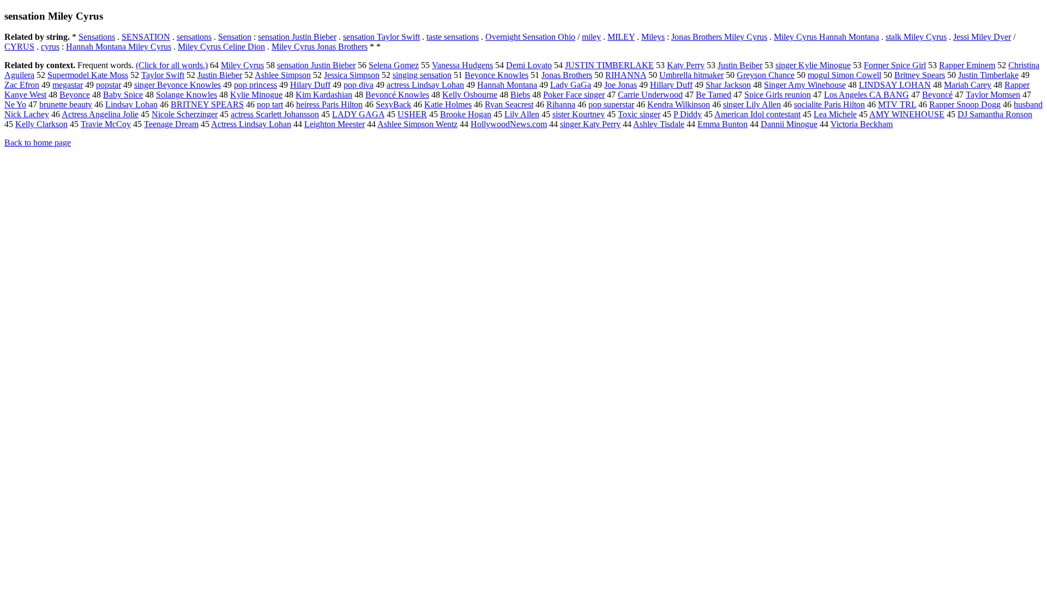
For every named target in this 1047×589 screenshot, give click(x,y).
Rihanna (560, 104)
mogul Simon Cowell (844, 75)
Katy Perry (686, 65)
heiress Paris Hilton (329, 104)
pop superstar (611, 104)
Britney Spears (919, 75)
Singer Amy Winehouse (805, 84)
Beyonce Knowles (496, 75)
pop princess (255, 84)
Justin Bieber (219, 75)
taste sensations (452, 36)
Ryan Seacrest (509, 104)
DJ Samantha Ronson (995, 114)
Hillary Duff (671, 84)
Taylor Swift (162, 75)
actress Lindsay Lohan (425, 84)
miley (591, 36)
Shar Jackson (728, 84)
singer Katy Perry (590, 124)
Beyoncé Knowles (397, 94)
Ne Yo (15, 104)
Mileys (653, 36)
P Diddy (687, 114)
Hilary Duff (310, 84)
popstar (108, 84)
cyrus (50, 46)
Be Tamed (713, 94)
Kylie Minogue (256, 94)
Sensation (234, 36)
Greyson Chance (766, 75)
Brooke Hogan (465, 114)
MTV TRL (897, 104)
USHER (412, 114)
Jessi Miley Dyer (982, 36)
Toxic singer (639, 114)
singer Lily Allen (752, 104)
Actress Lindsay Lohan (251, 124)
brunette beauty (65, 104)
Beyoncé (937, 94)
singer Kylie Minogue (813, 65)
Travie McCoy (106, 124)
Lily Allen (521, 114)
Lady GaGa (570, 84)
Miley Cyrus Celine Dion (221, 46)
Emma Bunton (722, 124)
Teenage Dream (171, 124)
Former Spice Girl (895, 65)
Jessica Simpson (352, 75)
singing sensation (422, 75)
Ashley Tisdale (658, 124)
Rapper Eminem (967, 65)
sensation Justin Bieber (297, 36)
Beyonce (74, 94)
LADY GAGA (358, 114)
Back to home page (37, 142)
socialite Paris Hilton (829, 104)
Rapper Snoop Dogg (965, 104)
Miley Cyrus (242, 65)
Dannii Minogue (789, 124)
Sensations (97, 36)
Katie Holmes (448, 104)
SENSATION (146, 36)
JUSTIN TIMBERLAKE (609, 65)
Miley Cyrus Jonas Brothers (320, 46)
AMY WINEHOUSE (906, 114)
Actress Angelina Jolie (100, 114)
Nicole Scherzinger (185, 114)
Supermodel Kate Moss (87, 75)
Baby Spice (123, 94)
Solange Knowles (186, 94)
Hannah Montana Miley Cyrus (118, 46)
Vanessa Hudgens (462, 65)
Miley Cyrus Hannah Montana (826, 36)
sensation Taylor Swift (381, 36)
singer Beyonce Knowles (177, 84)
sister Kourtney (578, 114)
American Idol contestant (757, 114)
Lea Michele (835, 114)
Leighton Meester (334, 124)
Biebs (520, 94)
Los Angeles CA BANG (866, 94)
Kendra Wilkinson (678, 104)
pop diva (359, 84)
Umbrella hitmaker (691, 75)
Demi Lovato (529, 65)
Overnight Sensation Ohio (530, 36)
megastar (67, 84)
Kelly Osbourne (469, 94)
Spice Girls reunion (777, 94)
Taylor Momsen (993, 94)
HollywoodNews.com (509, 124)
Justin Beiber (740, 65)
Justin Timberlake (988, 75)
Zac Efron (21, 84)
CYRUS (19, 46)
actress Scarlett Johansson (275, 114)
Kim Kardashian (324, 94)
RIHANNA (625, 75)
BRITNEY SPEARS (207, 104)
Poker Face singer (574, 94)
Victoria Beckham (862, 124)
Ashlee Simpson (283, 75)
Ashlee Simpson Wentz (417, 124)
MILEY (621, 36)
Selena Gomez (394, 65)
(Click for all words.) (172, 65)
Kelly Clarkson (41, 124)
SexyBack (393, 104)
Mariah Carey (967, 84)
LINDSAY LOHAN (895, 84)
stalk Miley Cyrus (916, 36)
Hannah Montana (507, 84)
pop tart (270, 104)
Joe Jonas (620, 84)
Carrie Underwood (650, 94)
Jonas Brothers (566, 75)
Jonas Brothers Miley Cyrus (719, 36)
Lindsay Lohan (131, 104)
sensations (194, 36)
